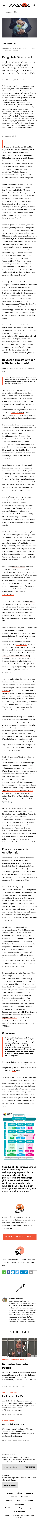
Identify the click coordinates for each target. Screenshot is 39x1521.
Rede (14, 1070)
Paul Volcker (14, 679)
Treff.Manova (10, 1508)
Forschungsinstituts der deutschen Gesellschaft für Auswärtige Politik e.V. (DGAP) (19, 607)
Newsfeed (13, 1497)
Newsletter (25, 1497)
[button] (4, 1272)
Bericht (34, 285)
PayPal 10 (30, 1237)
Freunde (9, 1500)
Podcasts (29, 1493)
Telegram (9, 1493)
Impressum (29, 1500)
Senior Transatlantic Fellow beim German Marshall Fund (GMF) (19, 987)
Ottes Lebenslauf (18, 566)
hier (3, 984)
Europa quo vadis (17, 412)
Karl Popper (16, 842)
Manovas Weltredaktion (21, 1440)
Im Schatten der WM (13, 1396)
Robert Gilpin (22, 543)
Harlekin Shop (19, 1511)
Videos (19, 1493)
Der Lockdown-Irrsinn (13, 1424)
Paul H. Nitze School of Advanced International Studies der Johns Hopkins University (19, 1015)
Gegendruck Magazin (26, 1508)
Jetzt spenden (10, 1485)
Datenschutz (19, 1504)
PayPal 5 (19, 1237)
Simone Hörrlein (11, 136)
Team (18, 1500)
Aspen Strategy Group (20, 707)
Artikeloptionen (10, 44)
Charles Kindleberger (26, 763)
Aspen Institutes (21, 710)
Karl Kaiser (30, 601)
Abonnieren (30, 1467)
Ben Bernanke (21, 644)
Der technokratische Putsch (15, 1366)
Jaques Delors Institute (24, 976)
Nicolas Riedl (17, 1414)
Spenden (8, 1237)
